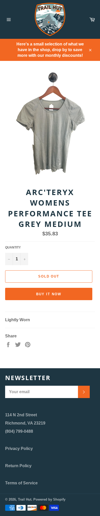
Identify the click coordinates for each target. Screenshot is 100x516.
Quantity (13, 247)
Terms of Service (21, 483)
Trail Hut (24, 499)
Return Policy (18, 466)
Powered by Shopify (49, 499)
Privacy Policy (19, 448)
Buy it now (48, 294)
